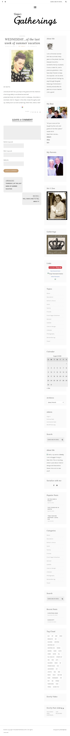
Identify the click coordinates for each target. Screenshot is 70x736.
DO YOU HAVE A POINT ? (52, 500)
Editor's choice (51, 300)
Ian (48, 143)
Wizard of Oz (56, 686)
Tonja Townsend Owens (55, 271)
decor (55, 651)
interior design (51, 666)
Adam (49, 137)
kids (58, 666)
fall (59, 654)
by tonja (22, 46)
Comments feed (51, 422)
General (22, 36)
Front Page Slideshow (53, 315)
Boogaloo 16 (50, 639)
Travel (48, 341)
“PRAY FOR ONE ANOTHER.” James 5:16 (53, 517)
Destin (59, 651)
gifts (57, 660)
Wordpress (63, 729)
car (56, 639)
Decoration (50, 297)
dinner (49, 654)
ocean (49, 678)
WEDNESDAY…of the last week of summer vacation (22, 41)
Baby (56, 636)
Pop (61, 678)
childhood (50, 642)
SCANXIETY (51, 620)
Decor (48, 293)
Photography (50, 334)
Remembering (51, 337)
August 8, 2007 (10, 46)
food (53, 660)
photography (55, 678)
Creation (49, 651)
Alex (48, 140)
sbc (52, 681)
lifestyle (50, 672)
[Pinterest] (6, 1)
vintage (49, 686)
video (57, 683)
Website (6, 160)
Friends (49, 312)
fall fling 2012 (51, 657)
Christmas (56, 642)
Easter (54, 654)
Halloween (50, 663)
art (52, 636)
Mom (59, 672)
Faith (48, 304)
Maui (55, 672)
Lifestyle (49, 330)
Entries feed (50, 419)
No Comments (32, 46)
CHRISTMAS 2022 (53, 613)
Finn (49, 660)
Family (49, 308)
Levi (57, 669)
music (54, 675)
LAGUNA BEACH (51, 669)
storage (57, 681)
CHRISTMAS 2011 (51, 645)
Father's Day (59, 657)
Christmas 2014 (51, 648)
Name (8, 142)
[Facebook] (3, 1)
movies (49, 675)
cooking (58, 648)
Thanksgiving (51, 683)
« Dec (48, 388)
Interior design (51, 326)
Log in (48, 416)
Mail (8, 151)
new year (60, 675)
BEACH (61, 636)
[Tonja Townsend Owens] (55, 274)
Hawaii (56, 663)
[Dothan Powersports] (55, 279)
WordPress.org (51, 424)
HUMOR (49, 323)
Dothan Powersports (55, 276)
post (49, 681)
